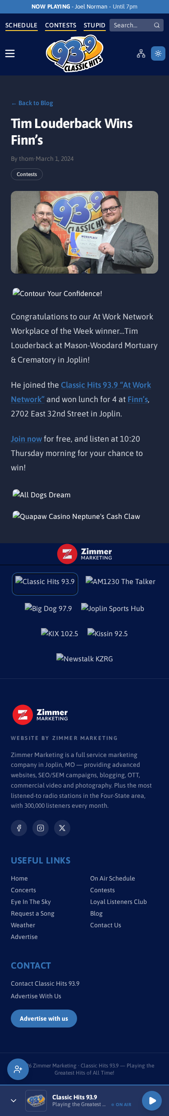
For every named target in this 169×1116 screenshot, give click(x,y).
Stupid (95, 25)
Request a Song (33, 913)
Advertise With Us (36, 996)
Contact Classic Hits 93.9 (45, 983)
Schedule (21, 25)
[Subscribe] (18, 1069)
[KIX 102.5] (59, 636)
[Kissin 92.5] (107, 636)
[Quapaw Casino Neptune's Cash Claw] (85, 516)
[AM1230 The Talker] (120, 584)
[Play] (152, 1101)
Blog (96, 913)
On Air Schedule (112, 878)
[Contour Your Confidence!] (85, 293)
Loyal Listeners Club (118, 901)
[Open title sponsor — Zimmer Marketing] (84, 554)
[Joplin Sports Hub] (112, 611)
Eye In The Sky (31, 901)
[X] (62, 828)
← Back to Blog (32, 102)
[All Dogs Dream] (85, 494)
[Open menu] (10, 53)
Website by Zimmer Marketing (64, 738)
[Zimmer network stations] (141, 53)
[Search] (157, 25)
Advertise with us (44, 1018)
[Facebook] (19, 828)
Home (19, 878)
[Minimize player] (13, 1100)
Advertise (24, 936)
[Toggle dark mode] (158, 53)
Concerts (23, 890)
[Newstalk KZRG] (84, 661)
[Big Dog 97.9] (48, 611)
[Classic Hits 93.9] (74, 53)
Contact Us (105, 925)
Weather (23, 925)
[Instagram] (40, 828)
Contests (61, 25)
